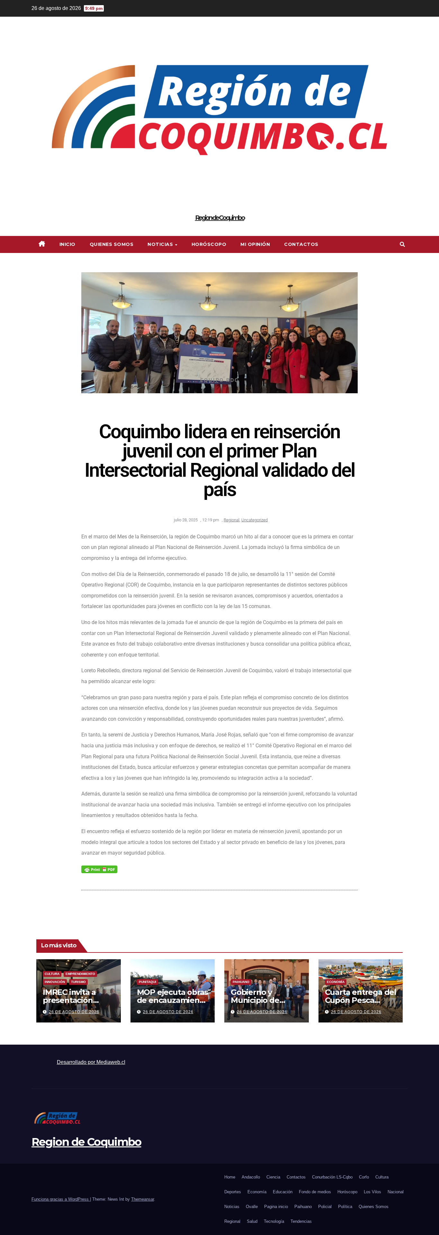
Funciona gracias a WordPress (60, 1199)
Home (229, 1177)
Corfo (364, 1177)
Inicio (67, 244)
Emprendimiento (80, 974)
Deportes (232, 1191)
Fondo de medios (315, 1191)
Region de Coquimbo (219, 218)
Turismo (78, 982)
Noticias (161, 244)
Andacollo (251, 1177)
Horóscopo (209, 244)
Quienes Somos (112, 244)
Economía (336, 982)
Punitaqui (147, 982)
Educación (282, 1191)
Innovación (55, 982)
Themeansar (142, 1199)
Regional (231, 519)
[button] (402, 244)
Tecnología (274, 1221)
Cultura (52, 974)
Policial (325, 1206)
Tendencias (301, 1221)
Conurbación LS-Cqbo (332, 1177)
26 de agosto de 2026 (74, 1012)
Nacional (396, 1191)
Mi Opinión (255, 244)
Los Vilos (372, 1191)
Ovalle (252, 1206)
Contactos (301, 244)
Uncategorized (254, 519)
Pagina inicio (276, 1206)
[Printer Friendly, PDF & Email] (99, 869)
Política (345, 1206)
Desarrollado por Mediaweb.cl (91, 1062)
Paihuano (241, 982)
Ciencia (273, 1177)
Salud (252, 1221)
